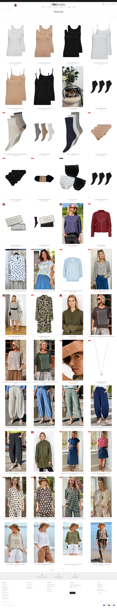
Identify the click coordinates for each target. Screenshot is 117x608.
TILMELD (52, 311)
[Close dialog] (75, 293)
